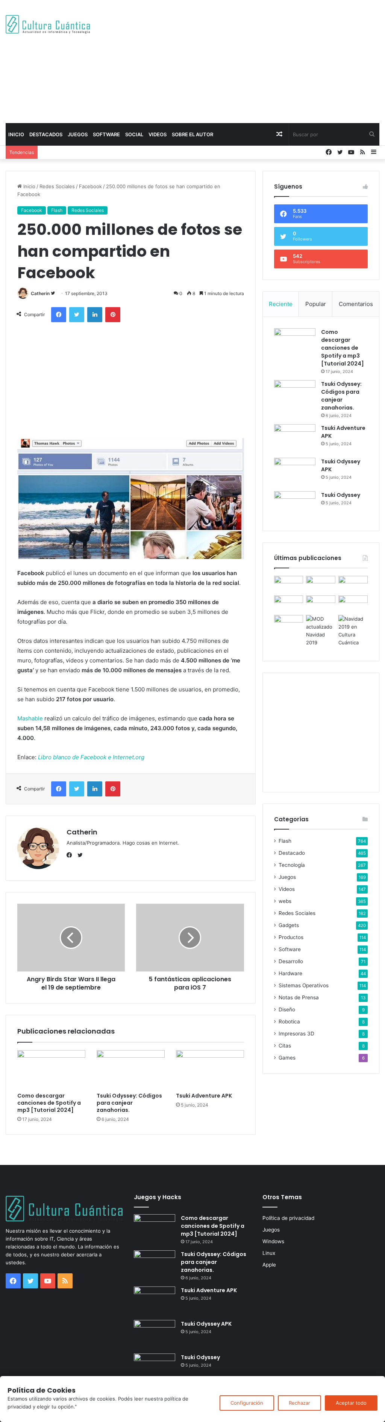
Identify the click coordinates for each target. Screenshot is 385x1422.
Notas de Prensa (299, 997)
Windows (273, 1241)
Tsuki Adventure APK (204, 1095)
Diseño (287, 1009)
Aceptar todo (351, 1403)
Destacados (45, 134)
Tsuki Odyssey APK (206, 1324)
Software (106, 134)
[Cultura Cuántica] (48, 24)
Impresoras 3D (296, 1034)
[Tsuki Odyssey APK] (294, 472)
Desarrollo (291, 961)
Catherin (40, 293)
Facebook (90, 186)
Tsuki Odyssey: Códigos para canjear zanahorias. (129, 1103)
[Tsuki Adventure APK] (210, 1069)
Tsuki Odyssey (340, 495)
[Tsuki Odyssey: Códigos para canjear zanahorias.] (131, 1069)
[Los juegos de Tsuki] (288, 623)
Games (287, 1058)
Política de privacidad (288, 1218)
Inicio (16, 134)
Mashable (30, 718)
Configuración (246, 1403)
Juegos (78, 134)
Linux (268, 1253)
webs (285, 901)
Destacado (292, 853)
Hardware (290, 973)
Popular (315, 304)
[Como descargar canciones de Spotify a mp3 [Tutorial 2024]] (51, 1069)
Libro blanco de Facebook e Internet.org (91, 757)
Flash (56, 210)
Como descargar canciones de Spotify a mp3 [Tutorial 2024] (49, 1103)
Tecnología (292, 865)
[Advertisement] (259, 60)
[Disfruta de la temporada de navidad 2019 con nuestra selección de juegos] (353, 631)
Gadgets (289, 925)
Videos (158, 134)
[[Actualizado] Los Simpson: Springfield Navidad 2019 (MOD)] (320, 631)
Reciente (281, 304)
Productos (291, 937)
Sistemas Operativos (304, 985)
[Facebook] (71, 855)
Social (134, 134)
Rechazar (299, 1403)
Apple (269, 1265)
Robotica (289, 1022)
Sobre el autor (192, 134)
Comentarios (356, 304)
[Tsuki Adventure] (353, 584)
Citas (285, 1046)
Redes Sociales (57, 186)
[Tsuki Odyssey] (294, 505)
